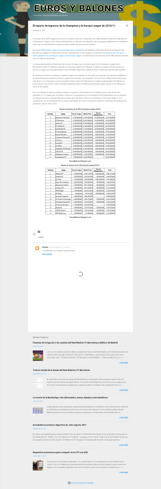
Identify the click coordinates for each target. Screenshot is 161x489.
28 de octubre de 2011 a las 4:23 (59, 247)
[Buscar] (131, 6)
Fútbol (41, 237)
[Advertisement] (80, 310)
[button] (126, 26)
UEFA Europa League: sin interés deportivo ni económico (63, 50)
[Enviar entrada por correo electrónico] (38, 232)
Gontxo (45, 247)
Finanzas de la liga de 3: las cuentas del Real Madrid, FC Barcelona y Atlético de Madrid (75, 342)
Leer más (123, 363)
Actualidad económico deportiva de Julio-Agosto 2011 (60, 425)
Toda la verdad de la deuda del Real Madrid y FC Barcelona (61, 370)
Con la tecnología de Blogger (82, 483)
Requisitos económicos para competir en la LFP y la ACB (60, 452)
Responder (47, 254)
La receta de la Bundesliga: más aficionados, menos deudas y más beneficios (70, 397)
